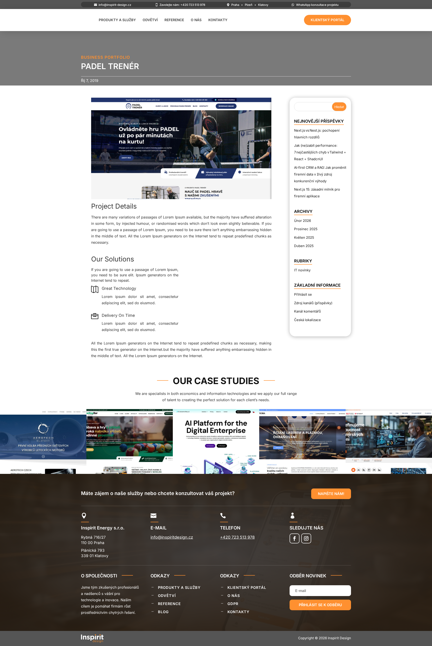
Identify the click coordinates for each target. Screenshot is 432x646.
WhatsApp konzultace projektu (317, 5)
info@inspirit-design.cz (115, 5)
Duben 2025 (304, 246)
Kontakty (217, 20)
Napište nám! (331, 493)
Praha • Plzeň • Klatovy (249, 5)
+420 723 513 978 (237, 537)
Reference (174, 20)
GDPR (232, 603)
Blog (163, 612)
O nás (196, 20)
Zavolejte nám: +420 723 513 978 (182, 5)
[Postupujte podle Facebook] (294, 538)
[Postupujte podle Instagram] (306, 538)
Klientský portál (327, 20)
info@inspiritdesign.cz (172, 537)
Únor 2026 (302, 220)
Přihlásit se (303, 294)
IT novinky (302, 270)
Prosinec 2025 (305, 229)
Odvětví (150, 20)
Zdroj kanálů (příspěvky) (313, 303)
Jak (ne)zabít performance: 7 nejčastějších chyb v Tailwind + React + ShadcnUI (320, 152)
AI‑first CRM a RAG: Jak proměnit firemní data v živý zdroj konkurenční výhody (320, 174)
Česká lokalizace (307, 320)
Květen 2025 (304, 237)
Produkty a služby (117, 20)
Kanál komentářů (307, 311)
